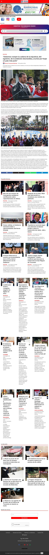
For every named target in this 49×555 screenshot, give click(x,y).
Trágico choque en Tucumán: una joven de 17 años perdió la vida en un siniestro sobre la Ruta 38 (40, 350)
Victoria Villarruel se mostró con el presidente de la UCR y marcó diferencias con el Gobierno (11, 259)
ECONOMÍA (5, 354)
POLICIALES (37, 356)
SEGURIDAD (37, 300)
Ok (41, 553)
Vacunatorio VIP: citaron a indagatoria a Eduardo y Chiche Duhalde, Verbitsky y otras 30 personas (23, 291)
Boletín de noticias (5, 509)
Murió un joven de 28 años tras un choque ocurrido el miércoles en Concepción (11, 461)
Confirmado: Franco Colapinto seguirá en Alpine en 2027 (7, 289)
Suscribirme (24, 518)
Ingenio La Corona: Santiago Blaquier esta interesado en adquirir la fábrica (39, 403)
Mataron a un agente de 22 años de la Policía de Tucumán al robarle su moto (23, 401)
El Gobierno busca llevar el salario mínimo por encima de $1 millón (7, 348)
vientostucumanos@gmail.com (24, 540)
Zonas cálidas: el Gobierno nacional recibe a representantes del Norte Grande (12, 227)
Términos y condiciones (29, 532)
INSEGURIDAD (6, 417)
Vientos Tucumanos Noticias (11, 63)
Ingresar (25, 534)
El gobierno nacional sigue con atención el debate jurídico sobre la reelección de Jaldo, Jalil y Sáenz (36, 228)
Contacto (8, 532)
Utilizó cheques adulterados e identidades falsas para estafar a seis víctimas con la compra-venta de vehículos (7, 406)
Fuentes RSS (40, 532)
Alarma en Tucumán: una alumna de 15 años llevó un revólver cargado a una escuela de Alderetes (23, 350)
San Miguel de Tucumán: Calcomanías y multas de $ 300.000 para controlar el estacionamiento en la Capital (40, 292)
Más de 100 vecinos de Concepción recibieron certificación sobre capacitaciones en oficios (11, 196)
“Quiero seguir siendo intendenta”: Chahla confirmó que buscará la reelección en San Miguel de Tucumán (36, 259)
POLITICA (5, 54)
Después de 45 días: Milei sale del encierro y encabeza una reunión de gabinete (36, 196)
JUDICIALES (21, 300)
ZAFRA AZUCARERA (39, 410)
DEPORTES (5, 295)
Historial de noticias (17, 532)
